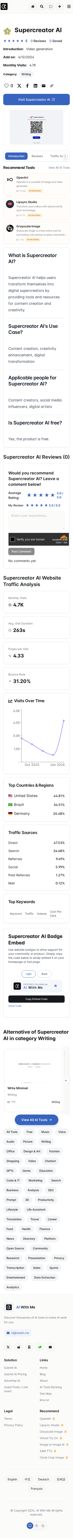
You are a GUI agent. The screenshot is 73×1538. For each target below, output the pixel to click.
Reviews (37, 156)
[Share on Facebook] (27, 86)
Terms (8, 1418)
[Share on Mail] (44, 86)
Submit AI (10, 1367)
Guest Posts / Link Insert (16, 1389)
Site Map (46, 1393)
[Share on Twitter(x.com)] (19, 86)
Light (28, 973)
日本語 (61, 1479)
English (12, 1479)
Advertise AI (12, 1380)
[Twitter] (8, 1347)
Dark (44, 973)
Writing (26, 74)
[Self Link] (52, 86)
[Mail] (50, 1347)
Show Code (14, 1005)
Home (43, 1367)
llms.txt (44, 1400)
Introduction (16, 156)
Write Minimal (18, 1088)
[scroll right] (65, 1080)
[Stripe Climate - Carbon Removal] (40, 1347)
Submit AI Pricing (15, 1374)
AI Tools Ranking (51, 1387)
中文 (27, 1479)
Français (36, 1488)
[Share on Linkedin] (35, 86)
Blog (43, 1374)
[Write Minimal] (34, 1066)
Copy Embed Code (36, 998)
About (44, 1380)
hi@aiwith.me (20, 1333)
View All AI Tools (59, 167)
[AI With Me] (4, 6)
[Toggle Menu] (69, 6)
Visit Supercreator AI (34, 99)
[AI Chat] (50, 6)
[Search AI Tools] (41, 6)
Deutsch (43, 1479)
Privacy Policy (13, 1425)
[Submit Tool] (59, 6)
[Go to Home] (32, 6)
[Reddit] (19, 1347)
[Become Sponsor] (29, 1347)
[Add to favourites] (6, 86)
